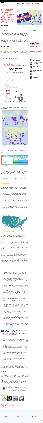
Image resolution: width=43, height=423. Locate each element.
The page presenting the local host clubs (10, 65)
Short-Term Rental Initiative (8, 250)
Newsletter (23, 3)
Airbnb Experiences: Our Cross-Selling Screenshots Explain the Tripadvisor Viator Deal (37, 77)
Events (30, 3)
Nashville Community (19, 178)
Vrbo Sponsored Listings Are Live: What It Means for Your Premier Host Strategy (37, 67)
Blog (4, 30)
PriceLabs (37, 3)
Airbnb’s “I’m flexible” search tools (7, 333)
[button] (40, 4)
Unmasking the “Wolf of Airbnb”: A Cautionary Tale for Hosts (10, 407)
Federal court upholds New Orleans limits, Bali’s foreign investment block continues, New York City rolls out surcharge (37, 70)
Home (2, 30)
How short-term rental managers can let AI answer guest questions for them (37, 60)
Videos (27, 3)
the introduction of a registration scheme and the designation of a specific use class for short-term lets (14, 244)
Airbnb (2, 25)
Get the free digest (35, 51)
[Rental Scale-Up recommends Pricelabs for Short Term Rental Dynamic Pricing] (15, 100)
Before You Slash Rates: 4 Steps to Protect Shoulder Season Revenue (37, 63)
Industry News (18, 3)
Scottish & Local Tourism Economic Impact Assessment (15, 208)
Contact (33, 3)
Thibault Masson (3, 24)
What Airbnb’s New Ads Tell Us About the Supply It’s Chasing (37, 74)
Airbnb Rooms (3, 268)
